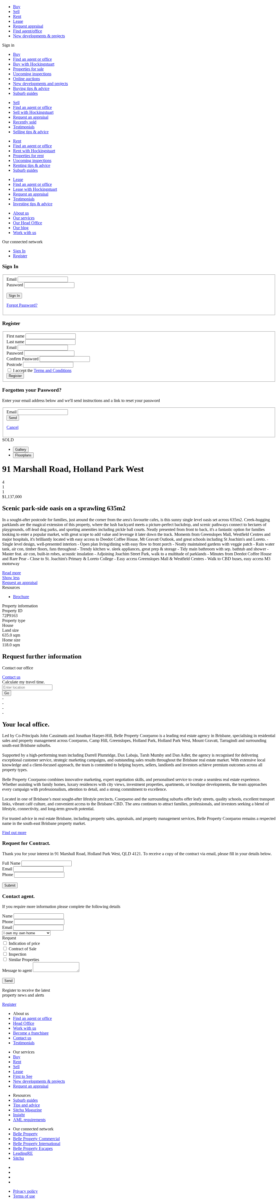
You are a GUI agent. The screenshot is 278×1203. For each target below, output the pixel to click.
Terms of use (24, 1196)
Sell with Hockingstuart (33, 112)
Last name (15, 341)
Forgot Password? (22, 305)
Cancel (12, 427)
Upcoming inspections (32, 74)
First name (15, 336)
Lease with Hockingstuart (35, 189)
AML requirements (29, 1119)
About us (21, 213)
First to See (22, 1076)
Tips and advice (26, 1105)
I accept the (42, 370)
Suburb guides (25, 93)
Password (15, 285)
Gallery (20, 450)
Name (7, 916)
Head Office (23, 1023)
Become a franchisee (31, 1033)
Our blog (21, 227)
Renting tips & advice (31, 165)
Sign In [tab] (19, 251)
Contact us (11, 677)
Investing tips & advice (32, 204)
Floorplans (23, 455)
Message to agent (17, 970)
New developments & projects (39, 36)
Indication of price (24, 943)
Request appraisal (28, 26)
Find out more (14, 832)
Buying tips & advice (31, 88)
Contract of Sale (22, 948)
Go (6, 693)
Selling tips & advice (31, 131)
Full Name (11, 863)
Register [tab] (20, 256)
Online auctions (26, 78)
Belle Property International (36, 1143)
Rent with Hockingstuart (34, 150)
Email (12, 279)
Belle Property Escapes (33, 1148)
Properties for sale (28, 69)
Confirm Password (23, 358)
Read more (11, 572)
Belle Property (25, 1133)
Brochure (21, 596)
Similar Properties (24, 959)
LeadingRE (23, 1153)
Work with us (24, 232)
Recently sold (24, 122)
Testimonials (23, 127)
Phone (7, 874)
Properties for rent (28, 155)
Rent (17, 16)
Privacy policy (25, 1191)
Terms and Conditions (52, 370)
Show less (11, 577)
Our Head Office (27, 223)
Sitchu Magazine (27, 1110)
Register (9, 1004)
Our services (23, 218)
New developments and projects (40, 83)
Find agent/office (27, 31)
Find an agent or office (32, 59)
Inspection (17, 954)
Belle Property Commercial (36, 1138)
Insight (19, 1115)
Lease (18, 21)
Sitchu (18, 1158)
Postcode (14, 364)
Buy (16, 6)
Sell (16, 11)
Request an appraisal (30, 117)
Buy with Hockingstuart (33, 64)
